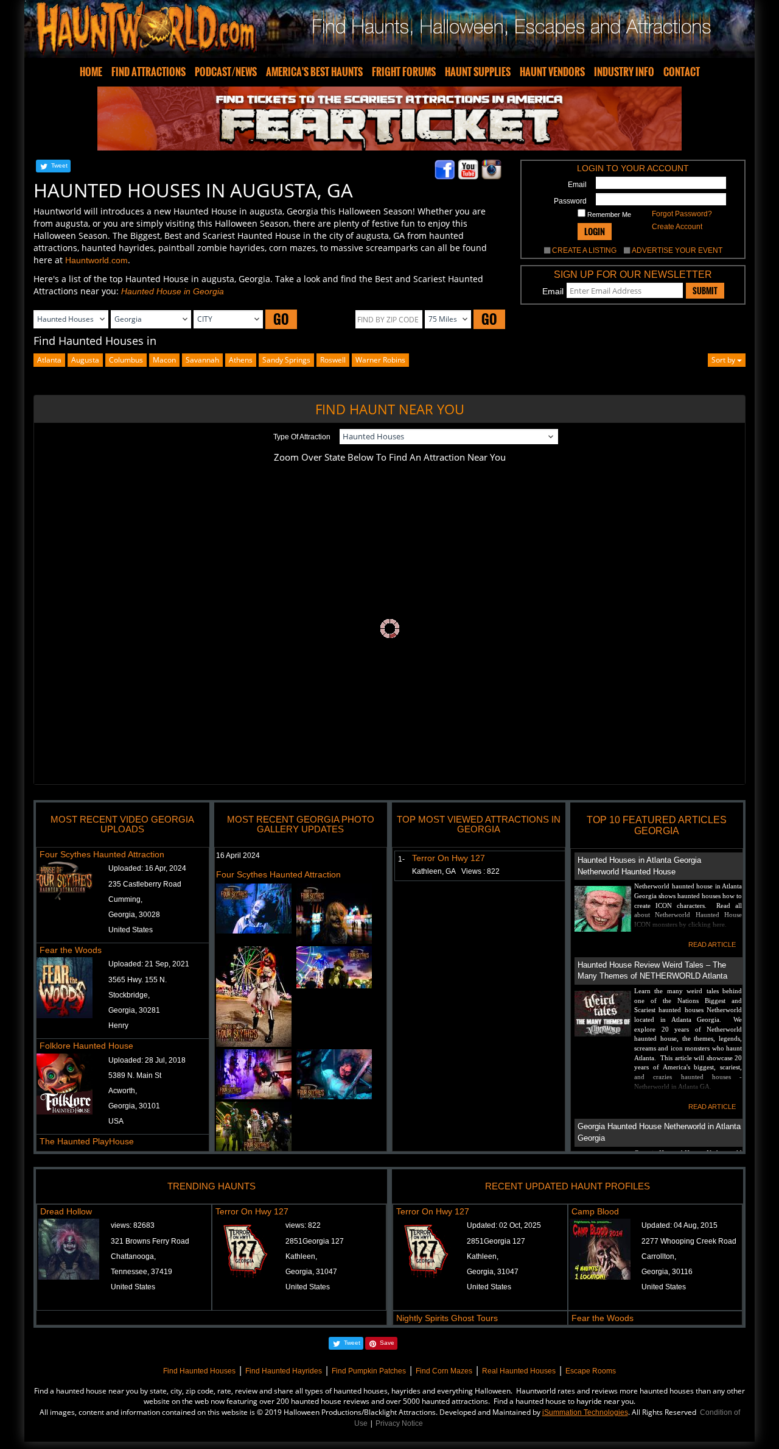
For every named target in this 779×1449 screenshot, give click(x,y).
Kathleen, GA (456, 871)
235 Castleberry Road (144, 884)
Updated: (504, 1225)
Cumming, (125, 899)
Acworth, (122, 1090)
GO (281, 319)
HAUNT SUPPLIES (478, 72)
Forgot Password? (682, 214)
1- (399, 859)
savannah (202, 360)
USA (116, 1121)
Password (570, 201)
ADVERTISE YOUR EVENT (677, 250)
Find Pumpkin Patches (369, 1371)
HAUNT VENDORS (552, 72)
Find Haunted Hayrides (283, 1371)
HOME (91, 72)
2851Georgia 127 (314, 1241)
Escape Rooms (590, 1371)
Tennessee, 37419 (141, 1271)
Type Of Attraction (301, 437)
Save (387, 1342)
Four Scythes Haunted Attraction (102, 854)
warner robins (380, 360)
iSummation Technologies (585, 1412)
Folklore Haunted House (86, 1045)
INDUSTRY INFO (624, 72)
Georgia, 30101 (134, 1106)
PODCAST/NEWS (226, 72)
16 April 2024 (238, 855)
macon (164, 360)
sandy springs (286, 360)
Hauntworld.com (96, 260)
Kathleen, (301, 1256)
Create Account (677, 226)
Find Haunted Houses (199, 1371)
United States (130, 930)
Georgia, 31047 (311, 1271)
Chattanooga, (133, 1256)
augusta (85, 360)
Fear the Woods (71, 950)
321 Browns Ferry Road (150, 1241)
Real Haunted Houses (519, 1371)
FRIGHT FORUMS (404, 72)
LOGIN (594, 231)
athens (241, 360)
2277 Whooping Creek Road (688, 1241)
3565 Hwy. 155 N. (137, 980)
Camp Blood (595, 1211)
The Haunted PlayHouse (87, 1141)
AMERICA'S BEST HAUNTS (314, 72)
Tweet (59, 165)
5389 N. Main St (134, 1075)
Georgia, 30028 (134, 914)
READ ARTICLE (712, 944)
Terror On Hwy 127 (448, 858)
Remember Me (608, 214)
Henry (118, 1025)
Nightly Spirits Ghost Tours (447, 1318)
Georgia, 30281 (134, 1010)
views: (133, 1225)
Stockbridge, (129, 995)
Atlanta (49, 360)
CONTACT (681, 72)
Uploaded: (147, 868)
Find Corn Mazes (444, 1371)
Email (577, 184)
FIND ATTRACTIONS (148, 72)
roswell (333, 360)
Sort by (724, 360)
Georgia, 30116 (667, 1271)
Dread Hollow (66, 1211)
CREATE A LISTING (584, 250)
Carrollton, (658, 1256)
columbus (126, 360)
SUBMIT (705, 291)
